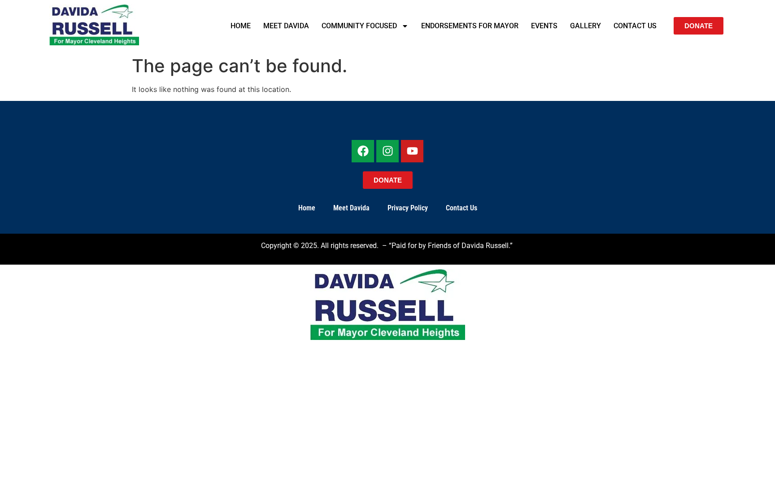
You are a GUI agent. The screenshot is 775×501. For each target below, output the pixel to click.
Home (241, 26)
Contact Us (635, 26)
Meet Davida (286, 26)
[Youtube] (412, 151)
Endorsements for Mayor (469, 26)
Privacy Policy (408, 208)
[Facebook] (363, 151)
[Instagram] (387, 151)
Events (544, 26)
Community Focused (359, 26)
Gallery (585, 26)
